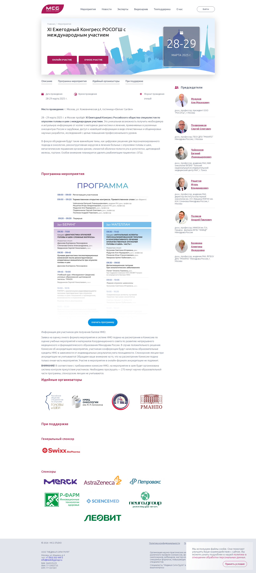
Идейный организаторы (106, 81)
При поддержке (134, 81)
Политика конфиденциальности (164, 543)
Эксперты (122, 9)
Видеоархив (141, 9)
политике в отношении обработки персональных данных (219, 556)
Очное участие (93, 60)
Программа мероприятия (72, 81)
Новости (107, 9)
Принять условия (235, 564)
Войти (206, 9)
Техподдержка (162, 9)
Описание (46, 81)
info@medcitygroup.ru (51, 560)
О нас (179, 9)
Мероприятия (88, 9)
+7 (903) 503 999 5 (54, 557)
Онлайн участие (62, 60)
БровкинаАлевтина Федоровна (198, 246)
